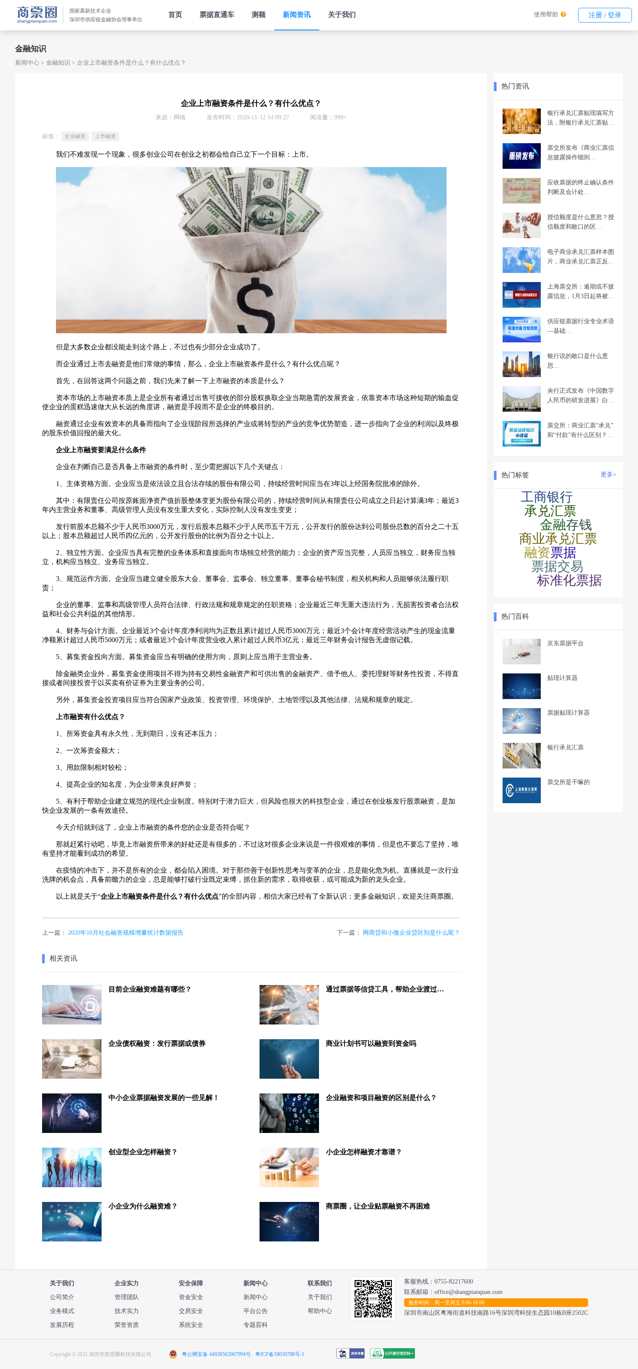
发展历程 (62, 1325)
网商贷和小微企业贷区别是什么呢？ (411, 932)
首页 (175, 14)
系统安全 (191, 1325)
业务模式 (62, 1311)
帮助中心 (320, 1311)
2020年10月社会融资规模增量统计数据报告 (126, 932)
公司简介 (62, 1297)
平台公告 (255, 1311)
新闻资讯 (297, 14)
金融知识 (58, 62)
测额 (259, 14)
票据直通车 (217, 14)
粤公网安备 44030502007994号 (216, 1354)
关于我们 (342, 14)
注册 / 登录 (605, 15)
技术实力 (127, 1311)
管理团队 (127, 1297)
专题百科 (255, 1325)
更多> (608, 474)
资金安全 (191, 1297)
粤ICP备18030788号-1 (279, 1354)
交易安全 (191, 1311)
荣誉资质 (127, 1325)
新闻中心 (27, 62)
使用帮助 (546, 14)
